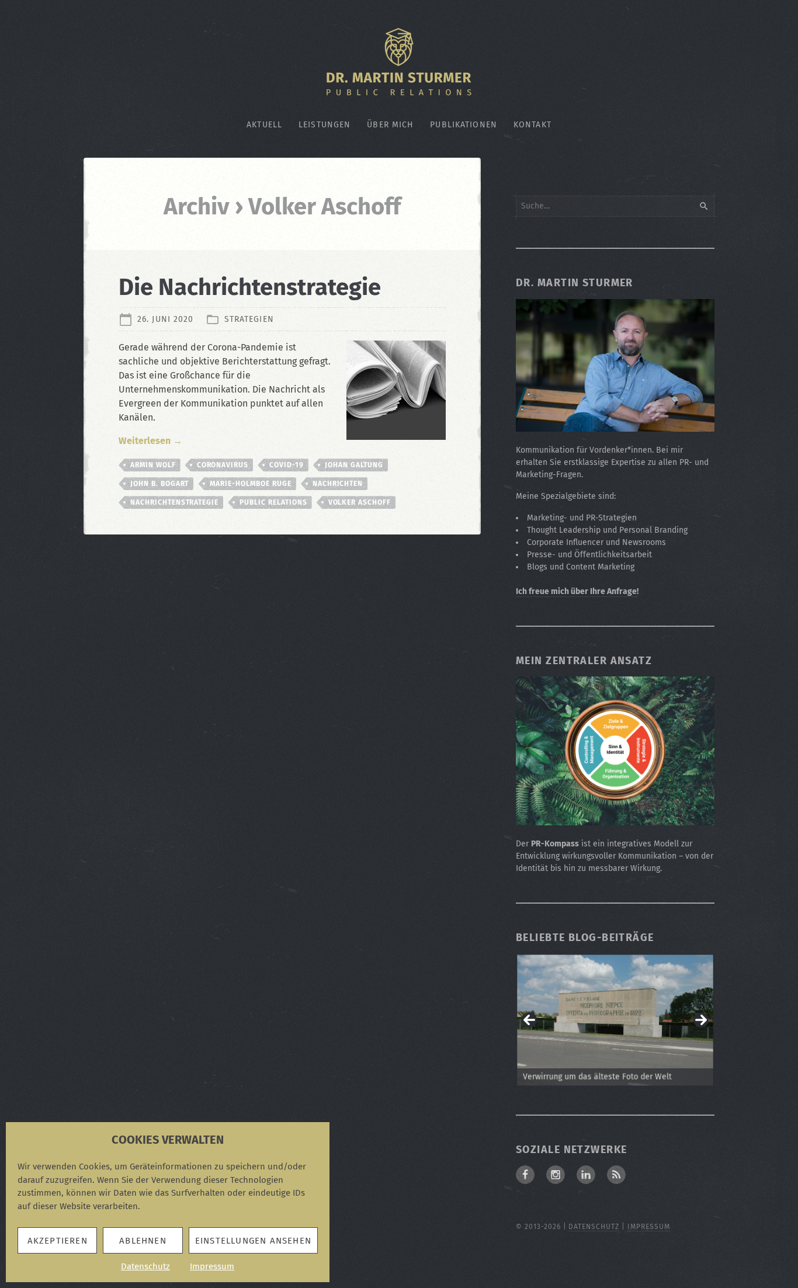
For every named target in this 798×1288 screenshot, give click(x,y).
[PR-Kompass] (615, 819)
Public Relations (273, 502)
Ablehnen (142, 1240)
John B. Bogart (159, 484)
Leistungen (325, 125)
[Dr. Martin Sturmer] (615, 425)
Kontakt (532, 125)
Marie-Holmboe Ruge (250, 484)
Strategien (249, 319)
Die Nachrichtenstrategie (250, 287)
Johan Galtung (354, 465)
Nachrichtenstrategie (174, 502)
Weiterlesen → (150, 440)
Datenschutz (145, 1266)
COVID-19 (286, 465)
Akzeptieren (57, 1240)
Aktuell (264, 125)
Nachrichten (338, 484)
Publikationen (463, 125)
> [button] (701, 1019)
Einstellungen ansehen (253, 1240)
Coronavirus (223, 465)
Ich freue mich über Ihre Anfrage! (577, 591)
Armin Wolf (153, 465)
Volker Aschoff (359, 502)
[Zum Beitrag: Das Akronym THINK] (615, 1020)
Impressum (212, 1266)
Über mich (390, 125)
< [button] (529, 1019)
